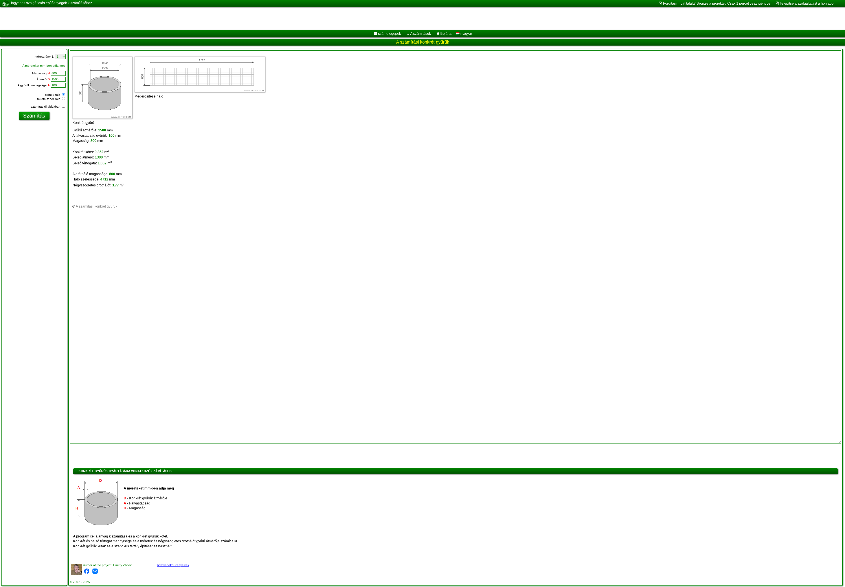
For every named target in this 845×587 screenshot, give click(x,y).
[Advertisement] (134, 18)
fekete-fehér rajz (49, 99)
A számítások (420, 33)
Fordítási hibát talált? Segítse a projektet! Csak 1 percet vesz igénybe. (717, 3)
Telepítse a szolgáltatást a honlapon (808, 3)
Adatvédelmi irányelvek (173, 565)
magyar (465, 33)
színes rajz (53, 94)
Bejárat (446, 33)
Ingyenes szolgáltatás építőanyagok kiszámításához (51, 3)
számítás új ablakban (46, 106)
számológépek (389, 33)
